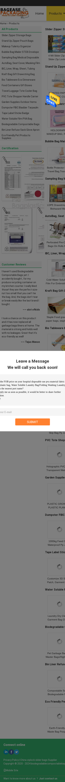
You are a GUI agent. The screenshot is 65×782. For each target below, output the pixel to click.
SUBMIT (32, 422)
